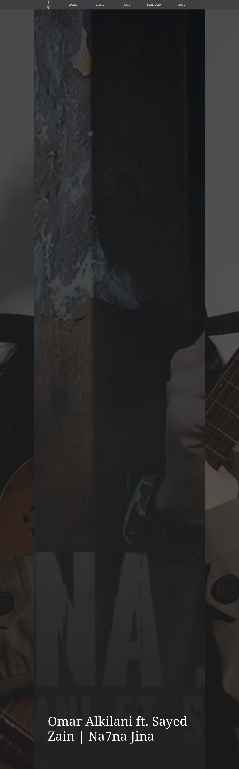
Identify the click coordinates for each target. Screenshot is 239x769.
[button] (100, 4)
